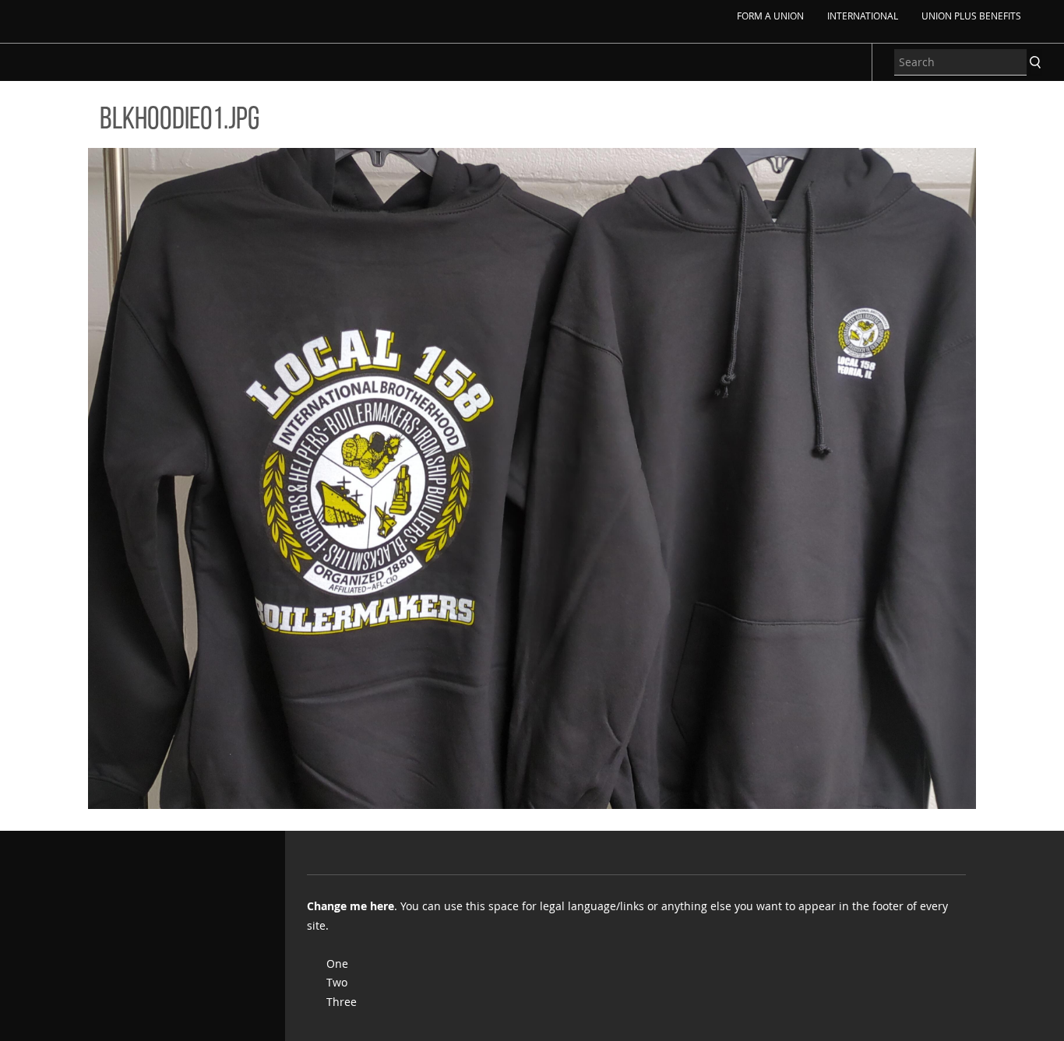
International (862, 15)
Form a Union (770, 15)
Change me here (350, 906)
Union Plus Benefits (971, 15)
